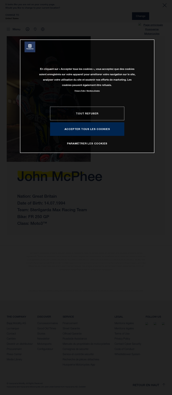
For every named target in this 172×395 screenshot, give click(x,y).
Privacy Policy (80, 91)
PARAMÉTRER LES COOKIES (87, 143)
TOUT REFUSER (87, 113)
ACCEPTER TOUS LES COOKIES (87, 128)
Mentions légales (93, 91)
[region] (87, 96)
